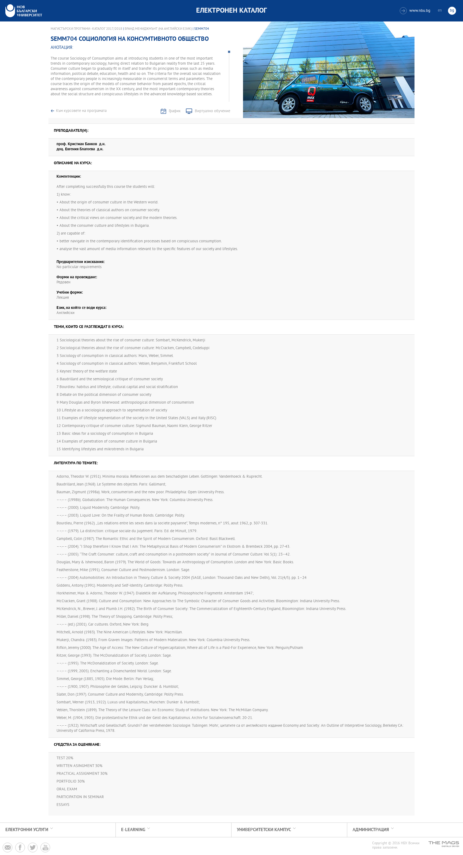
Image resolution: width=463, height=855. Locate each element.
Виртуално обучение (212, 111)
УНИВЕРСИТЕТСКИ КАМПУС (264, 830)
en (440, 10)
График (175, 111)
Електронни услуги (26, 830)
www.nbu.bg (415, 10)
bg (452, 10)
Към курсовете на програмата (81, 111)
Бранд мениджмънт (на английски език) (158, 29)
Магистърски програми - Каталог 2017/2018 (86, 29)
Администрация (371, 830)
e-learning (133, 830)
